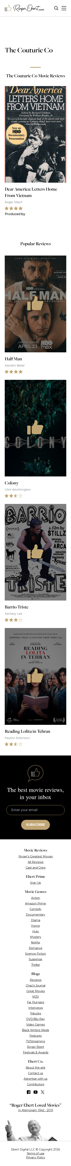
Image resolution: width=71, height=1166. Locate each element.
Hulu (35, 931)
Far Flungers (35, 1002)
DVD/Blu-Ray (35, 1019)
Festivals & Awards (35, 1052)
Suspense (35, 959)
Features (35, 1036)
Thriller (35, 965)
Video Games (35, 1024)
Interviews (35, 1008)
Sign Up (35, 883)
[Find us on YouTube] (36, 1092)
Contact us (35, 1073)
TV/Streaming (35, 1041)
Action (35, 898)
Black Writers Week (35, 1030)
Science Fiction (35, 953)
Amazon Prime (35, 903)
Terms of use (35, 1153)
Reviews (35, 980)
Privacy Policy (35, 1157)
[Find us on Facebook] (28, 1092)
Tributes (35, 1013)
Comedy (35, 909)
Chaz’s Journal (35, 985)
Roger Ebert (35, 1047)
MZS (35, 996)
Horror (35, 926)
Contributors (35, 1084)
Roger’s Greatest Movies (36, 856)
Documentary (35, 914)
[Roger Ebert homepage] (24, 8)
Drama (35, 920)
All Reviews (35, 862)
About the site (35, 1067)
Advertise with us (35, 1079)
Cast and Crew (36, 867)
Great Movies (35, 991)
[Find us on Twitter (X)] (42, 1092)
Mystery (35, 937)
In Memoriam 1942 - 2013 (35, 1110)
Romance (35, 948)
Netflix (35, 942)
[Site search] (56, 8)
